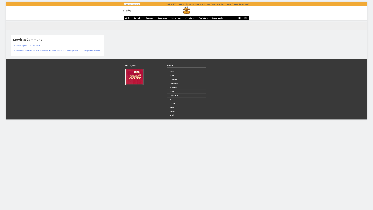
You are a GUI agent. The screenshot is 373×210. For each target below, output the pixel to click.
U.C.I (222, 4)
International (175, 18)
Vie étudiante (189, 18)
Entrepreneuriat (217, 18)
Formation (137, 18)
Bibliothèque (190, 4)
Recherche (149, 18)
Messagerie (199, 4)
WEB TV (173, 4)
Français (235, 4)
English (241, 4)
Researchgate (215, 4)
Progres (228, 4)
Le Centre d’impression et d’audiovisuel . (27, 45)
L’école (127, 18)
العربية (247, 4)
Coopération (162, 18)
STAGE (168, 4)
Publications (203, 18)
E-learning (180, 4)
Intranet (207, 4)
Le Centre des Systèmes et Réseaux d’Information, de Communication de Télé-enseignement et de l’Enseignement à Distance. (57, 50)
